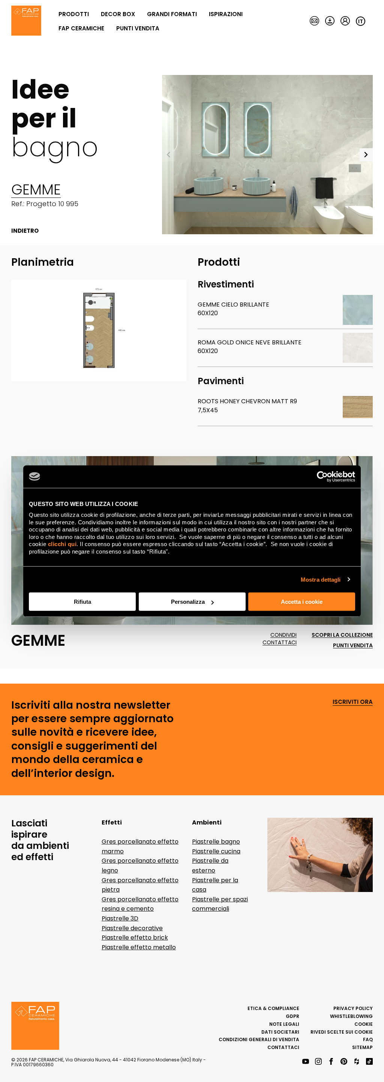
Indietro (25, 230)
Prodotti (73, 14)
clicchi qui (62, 544)
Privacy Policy (353, 1008)
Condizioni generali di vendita (259, 1039)
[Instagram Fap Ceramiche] (318, 1062)
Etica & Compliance (273, 1008)
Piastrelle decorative (132, 928)
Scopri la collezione (342, 635)
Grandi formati (172, 14)
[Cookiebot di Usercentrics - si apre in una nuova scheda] (322, 476)
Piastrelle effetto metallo (139, 947)
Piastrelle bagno (216, 841)
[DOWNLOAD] (329, 21)
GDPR (292, 1016)
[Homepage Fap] (26, 21)
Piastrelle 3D (120, 918)
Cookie (363, 1024)
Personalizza (188, 602)
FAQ (368, 1039)
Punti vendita (137, 28)
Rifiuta (82, 602)
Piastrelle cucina (216, 851)
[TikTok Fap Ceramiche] (369, 1062)
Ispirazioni (226, 14)
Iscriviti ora (353, 702)
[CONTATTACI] (314, 21)
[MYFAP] (345, 21)
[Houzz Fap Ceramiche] (356, 1062)
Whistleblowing (351, 1016)
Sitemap (362, 1047)
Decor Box (118, 14)
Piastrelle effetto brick (135, 937)
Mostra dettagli (321, 579)
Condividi (283, 635)
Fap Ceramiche (81, 28)
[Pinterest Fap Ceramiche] (343, 1062)
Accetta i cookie (301, 602)
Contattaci (279, 642)
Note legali (284, 1024)
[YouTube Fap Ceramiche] (305, 1062)
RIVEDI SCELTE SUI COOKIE (341, 1032)
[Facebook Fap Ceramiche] (331, 1062)
